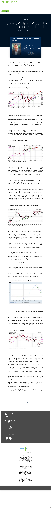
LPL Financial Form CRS (33, 448)
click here (29, 481)
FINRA (27, 457)
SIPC (31, 457)
